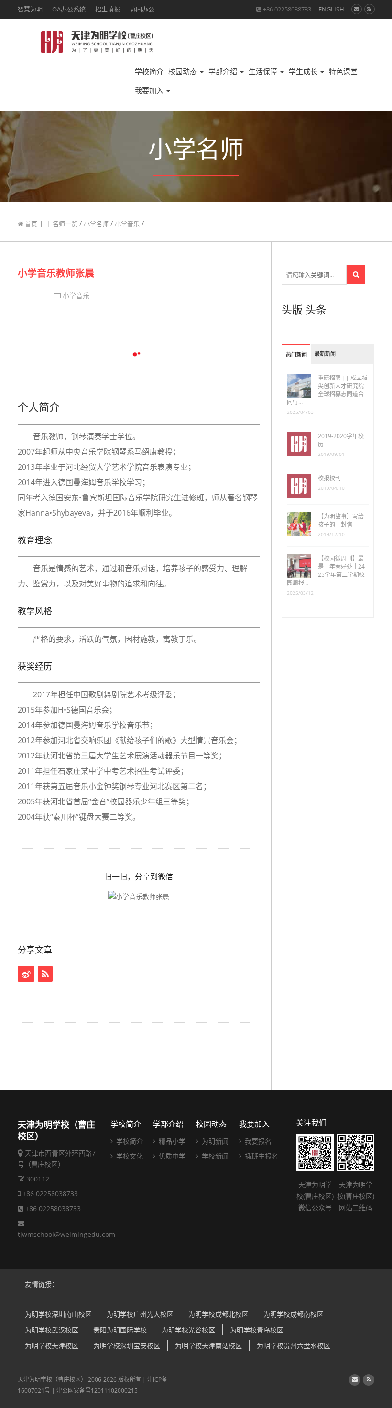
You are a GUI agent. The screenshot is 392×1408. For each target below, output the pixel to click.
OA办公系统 (69, 9)
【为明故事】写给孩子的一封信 (341, 520)
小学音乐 (127, 223)
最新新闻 (325, 354)
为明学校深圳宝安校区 (126, 1345)
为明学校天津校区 (51, 1345)
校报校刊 (329, 478)
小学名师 (96, 223)
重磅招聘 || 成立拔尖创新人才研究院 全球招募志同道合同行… (327, 390)
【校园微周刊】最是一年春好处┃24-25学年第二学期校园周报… (327, 570)
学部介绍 (223, 71)
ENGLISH (331, 9)
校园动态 (183, 71)
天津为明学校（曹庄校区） (52, 1380)
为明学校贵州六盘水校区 (293, 1345)
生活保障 (264, 71)
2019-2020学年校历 (341, 440)
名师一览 (65, 223)
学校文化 (128, 1155)
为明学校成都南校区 (293, 1314)
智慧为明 (30, 9)
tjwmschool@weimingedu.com (66, 1234)
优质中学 (171, 1155)
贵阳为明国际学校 (120, 1329)
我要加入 (150, 91)
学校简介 (149, 71)
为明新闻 (214, 1141)
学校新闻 (214, 1155)
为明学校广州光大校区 (140, 1314)
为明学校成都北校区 (218, 1314)
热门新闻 (296, 355)
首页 (30, 223)
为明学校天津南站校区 (208, 1345)
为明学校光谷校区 (188, 1329)
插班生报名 (260, 1155)
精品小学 (171, 1141)
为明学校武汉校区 (51, 1329)
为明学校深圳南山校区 (58, 1314)
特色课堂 (343, 71)
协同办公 (142, 9)
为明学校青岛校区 (256, 1329)
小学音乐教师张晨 (56, 273)
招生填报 (107, 9)
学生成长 (304, 71)
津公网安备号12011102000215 (97, 1390)
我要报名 (257, 1141)
